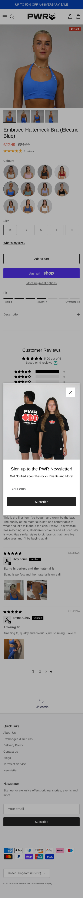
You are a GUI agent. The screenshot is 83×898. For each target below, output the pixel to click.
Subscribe (41, 501)
